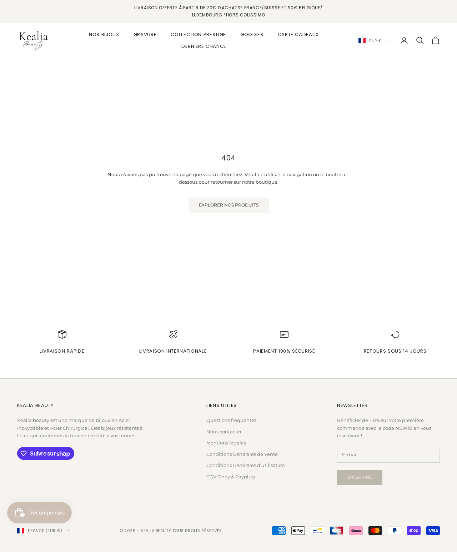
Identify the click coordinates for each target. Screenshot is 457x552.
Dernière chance (203, 46)
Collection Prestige (198, 34)
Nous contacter (224, 431)
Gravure (145, 34)
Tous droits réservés (197, 530)
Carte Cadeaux (298, 34)
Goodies (251, 34)
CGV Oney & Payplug (230, 476)
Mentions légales (226, 443)
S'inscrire (359, 477)
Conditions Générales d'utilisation (245, 465)
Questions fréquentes (231, 420)
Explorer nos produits (228, 205)
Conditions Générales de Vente (242, 454)
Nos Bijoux (104, 34)
